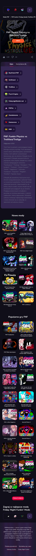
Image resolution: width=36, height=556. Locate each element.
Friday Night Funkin (23, 549)
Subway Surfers (11, 549)
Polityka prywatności (11, 546)
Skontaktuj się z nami (25, 546)
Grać (18, 41)
